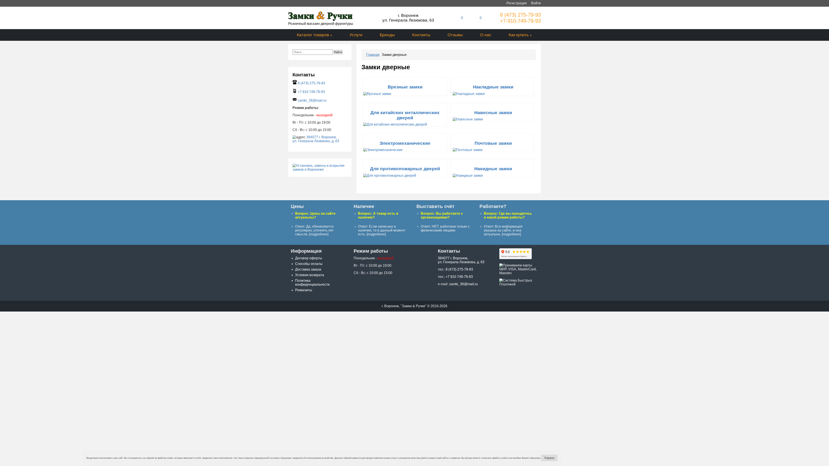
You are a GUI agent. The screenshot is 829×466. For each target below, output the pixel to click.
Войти (536, 3)
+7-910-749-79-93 (520, 21)
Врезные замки (405, 86)
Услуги (356, 35)
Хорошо (549, 458)
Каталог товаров (313, 35)
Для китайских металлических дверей (405, 115)
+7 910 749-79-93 (311, 92)
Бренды (387, 35)
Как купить (519, 35)
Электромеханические (405, 143)
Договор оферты (308, 258)
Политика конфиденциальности (312, 282)
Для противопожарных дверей (405, 168)
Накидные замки (493, 168)
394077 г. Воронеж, (321, 137)
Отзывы (455, 35)
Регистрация (516, 3)
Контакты (421, 35)
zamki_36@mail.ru (312, 100)
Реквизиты (303, 290)
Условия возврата (309, 275)
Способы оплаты (309, 264)
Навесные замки (493, 112)
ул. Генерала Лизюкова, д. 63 (316, 141)
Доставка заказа (308, 269)
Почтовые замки (493, 143)
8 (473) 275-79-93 (520, 15)
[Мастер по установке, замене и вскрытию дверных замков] (320, 169)
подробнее (318, 234)
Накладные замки (493, 86)
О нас (485, 35)
